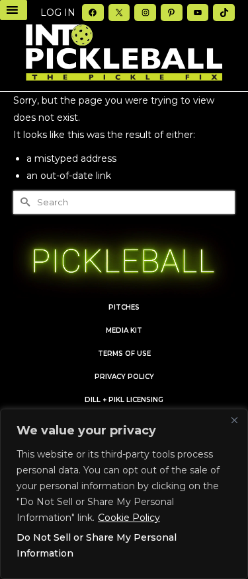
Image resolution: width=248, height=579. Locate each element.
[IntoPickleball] (124, 52)
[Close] (234, 420)
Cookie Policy (129, 518)
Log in (57, 12)
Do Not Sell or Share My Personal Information (97, 545)
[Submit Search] (23, 202)
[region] (124, 494)
